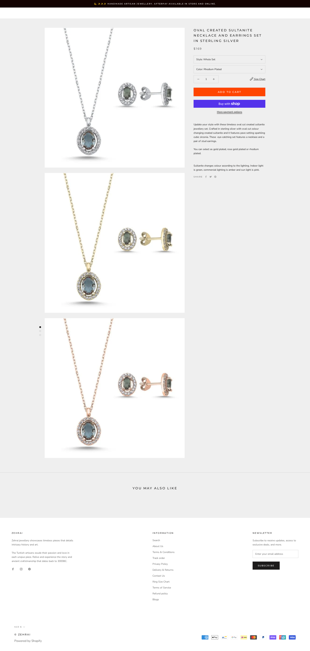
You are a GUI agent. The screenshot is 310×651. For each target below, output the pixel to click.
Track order (158, 558)
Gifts (117, 13)
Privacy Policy (160, 564)
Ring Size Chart (161, 581)
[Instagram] (21, 569)
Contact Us (158, 576)
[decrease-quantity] (198, 79)
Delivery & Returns (162, 570)
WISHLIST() (260, 13)
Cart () (294, 13)
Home (13, 13)
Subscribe (266, 565)
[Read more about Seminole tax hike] (40, 327)
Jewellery (34, 13)
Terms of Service (161, 587)
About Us (157, 546)
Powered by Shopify (28, 641)
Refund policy (160, 593)
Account (242, 13)
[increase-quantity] (213, 79)
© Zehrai (22, 634)
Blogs (155, 599)
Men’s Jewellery (92, 13)
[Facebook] (206, 177)
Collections (60, 13)
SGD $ (224, 13)
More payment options (229, 112)
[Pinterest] (215, 177)
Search (277, 13)
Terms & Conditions (163, 552)
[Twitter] (211, 177)
